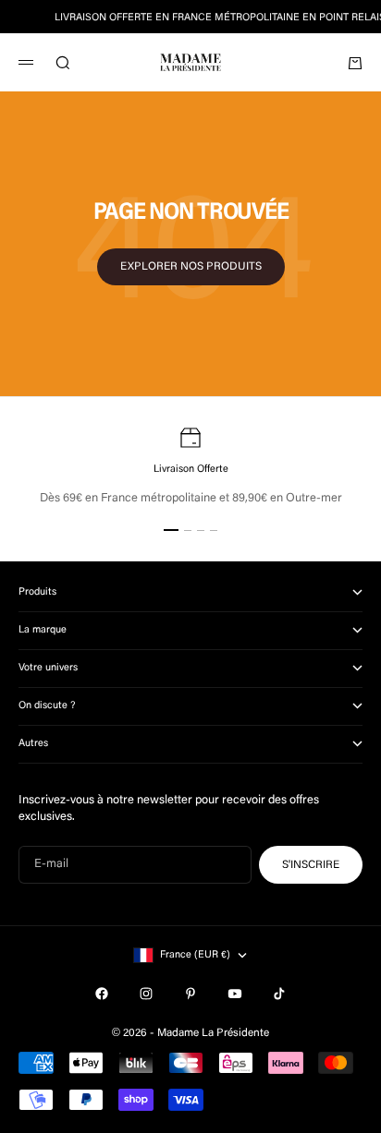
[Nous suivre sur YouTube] (234, 993)
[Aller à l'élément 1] (171, 530)
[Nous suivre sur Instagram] (146, 993)
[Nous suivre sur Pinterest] (190, 993)
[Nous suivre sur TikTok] (279, 993)
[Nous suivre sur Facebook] (101, 993)
